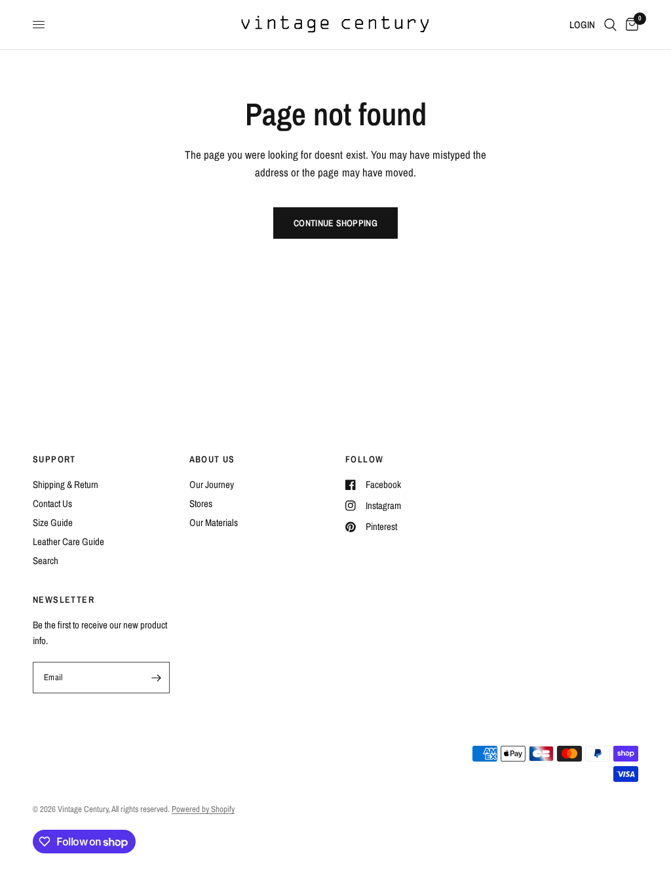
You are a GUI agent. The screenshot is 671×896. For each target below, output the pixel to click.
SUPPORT (54, 459)
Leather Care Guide (68, 541)
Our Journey (211, 484)
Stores (200, 503)
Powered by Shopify (203, 809)
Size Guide (53, 522)
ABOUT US (212, 459)
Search (45, 560)
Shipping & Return (65, 484)
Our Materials (213, 522)
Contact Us (52, 503)
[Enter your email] (157, 677)
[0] (629, 24)
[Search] (610, 24)
